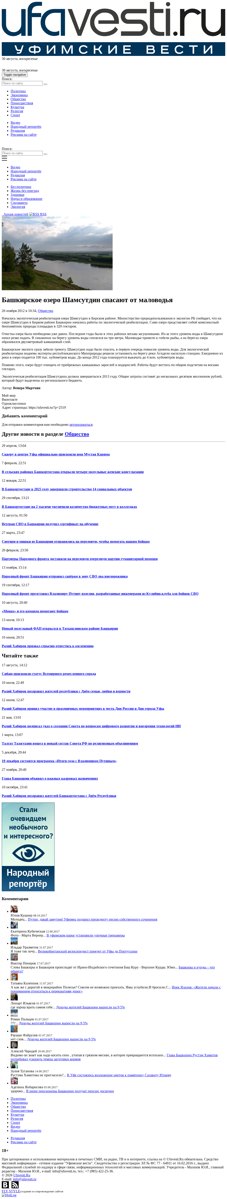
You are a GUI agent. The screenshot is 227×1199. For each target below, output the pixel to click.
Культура (17, 107)
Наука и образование (26, 199)
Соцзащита (19, 203)
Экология (18, 207)
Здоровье (17, 195)
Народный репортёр (26, 126)
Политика (18, 91)
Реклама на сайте (24, 134)
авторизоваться (80, 424)
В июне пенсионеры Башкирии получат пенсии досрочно (70, 1091)
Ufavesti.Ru (21, 1175)
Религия (17, 111)
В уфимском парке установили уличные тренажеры (86, 935)
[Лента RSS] (15, 1187)
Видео (15, 122)
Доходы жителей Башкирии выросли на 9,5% (90, 1007)
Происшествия (22, 103)
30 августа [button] (10, 59)
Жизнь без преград (25, 191)
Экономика (19, 95)
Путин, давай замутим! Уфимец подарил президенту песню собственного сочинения (92, 919)
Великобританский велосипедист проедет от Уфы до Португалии (87, 951)
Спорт (15, 115)
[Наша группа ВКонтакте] (6, 1187)
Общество (18, 99)
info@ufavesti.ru (24, 1179)
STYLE (11, 1191)
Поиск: (7, 79)
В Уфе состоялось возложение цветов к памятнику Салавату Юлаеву (119, 1075)
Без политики (21, 187)
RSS (43, 214)
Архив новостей (15, 214)
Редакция (18, 130)
